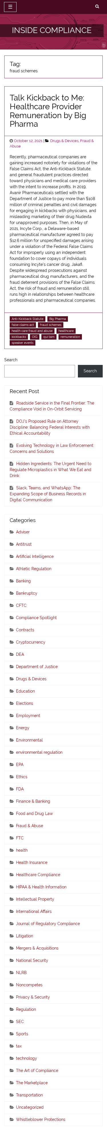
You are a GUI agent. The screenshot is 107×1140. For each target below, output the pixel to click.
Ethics (21, 777)
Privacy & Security (33, 997)
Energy (22, 728)
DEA (20, 654)
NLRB (21, 972)
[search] (97, 6)
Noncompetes (29, 985)
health (22, 850)
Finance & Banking (33, 801)
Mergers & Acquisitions (37, 948)
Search (10, 360)
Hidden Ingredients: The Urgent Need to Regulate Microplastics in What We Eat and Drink (50, 469)
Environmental (29, 740)
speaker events (22, 342)
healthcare (66, 330)
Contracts (25, 630)
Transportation (29, 1095)
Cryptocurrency (30, 642)
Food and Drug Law (34, 813)
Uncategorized (30, 1107)
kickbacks (19, 336)
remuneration (70, 336)
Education (25, 691)
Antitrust (24, 544)
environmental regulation (39, 752)
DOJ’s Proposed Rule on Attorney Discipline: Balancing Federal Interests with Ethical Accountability (50, 427)
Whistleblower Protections (40, 1119)
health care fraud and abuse (32, 330)
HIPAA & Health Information (41, 887)
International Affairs (34, 911)
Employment (28, 715)
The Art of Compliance (37, 1070)
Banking (23, 581)
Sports (22, 1034)
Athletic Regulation (33, 568)
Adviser (23, 532)
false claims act (23, 324)
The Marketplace (32, 1083)
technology (26, 1058)
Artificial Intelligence (35, 556)
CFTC (21, 605)
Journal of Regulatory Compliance (48, 923)
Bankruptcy (26, 593)
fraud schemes (50, 324)
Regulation (26, 1009)
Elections (24, 703)
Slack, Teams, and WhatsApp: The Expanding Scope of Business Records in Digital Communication (48, 494)
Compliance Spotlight (36, 617)
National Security (32, 960)
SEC (20, 1021)
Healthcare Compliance (38, 874)
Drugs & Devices (64, 141)
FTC (20, 838)
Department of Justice (37, 666)
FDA (20, 789)
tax (19, 1046)
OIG (34, 336)
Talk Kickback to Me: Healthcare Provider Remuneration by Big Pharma (48, 111)
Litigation (24, 936)
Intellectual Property (35, 899)
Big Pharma (57, 319)
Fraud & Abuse (29, 825)
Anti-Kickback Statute (27, 319)
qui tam (48, 336)
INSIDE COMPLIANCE (52, 30)
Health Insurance (31, 862)
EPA (19, 764)
